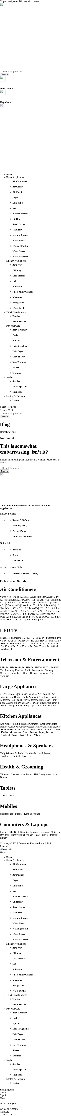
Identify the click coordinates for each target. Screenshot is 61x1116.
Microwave (18, 297)
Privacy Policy (19, 531)
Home (3, 432)
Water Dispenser (20, 257)
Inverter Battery (20, 214)
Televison (17, 316)
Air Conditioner (20, 181)
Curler (16, 335)
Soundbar (17, 392)
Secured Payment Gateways (26, 573)
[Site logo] (14, 68)
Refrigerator (18, 303)
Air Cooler (18, 187)
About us (17, 550)
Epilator (16, 340)
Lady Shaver (19, 357)
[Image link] (17, 500)
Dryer (15, 197)
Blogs (15, 555)
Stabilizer (17, 230)
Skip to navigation (9, 1)
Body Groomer (20, 330)
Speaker (16, 381)
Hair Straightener (21, 346)
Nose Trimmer (19, 362)
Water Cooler (19, 251)
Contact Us (18, 560)
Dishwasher (18, 203)
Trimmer (17, 373)
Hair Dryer (18, 351)
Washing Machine (21, 246)
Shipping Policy (20, 525)
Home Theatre (19, 321)
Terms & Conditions (22, 536)
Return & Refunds (21, 520)
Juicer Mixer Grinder (23, 292)
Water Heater (19, 240)
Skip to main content (29, 1)
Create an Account (9, 1108)
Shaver (16, 367)
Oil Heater (18, 219)
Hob (15, 281)
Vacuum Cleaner (20, 235)
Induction (17, 286)
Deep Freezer (19, 276)
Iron (15, 208)
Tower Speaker (20, 386)
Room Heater (19, 224)
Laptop (16, 400)
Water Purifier (19, 308)
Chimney (17, 270)
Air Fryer (17, 265)
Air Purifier (18, 192)
